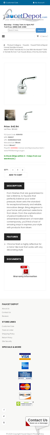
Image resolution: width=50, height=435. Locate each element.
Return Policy (7, 337)
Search (41, 30)
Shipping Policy (8, 334)
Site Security (7, 341)
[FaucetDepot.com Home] (25, 14)
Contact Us (6, 312)
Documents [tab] (14, 259)
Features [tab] (12, 236)
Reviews (5, 316)
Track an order (7, 330)
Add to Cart (15, 175)
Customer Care (8, 326)
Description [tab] (14, 185)
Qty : (6, 170)
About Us (5, 308)
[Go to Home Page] (4, 45)
